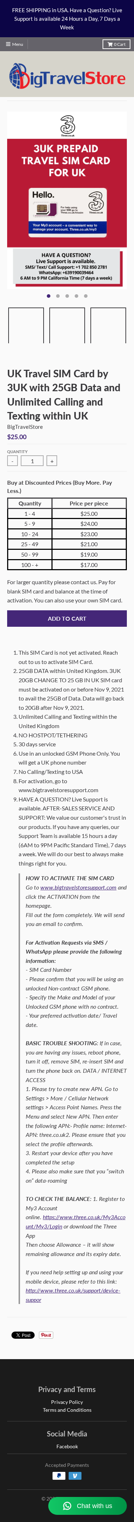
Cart (119, 44)
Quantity (17, 451)
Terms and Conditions (67, 1410)
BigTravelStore (25, 426)
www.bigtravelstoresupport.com (78, 887)
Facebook (67, 1446)
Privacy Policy (67, 1402)
